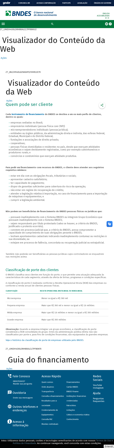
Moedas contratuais (50, 424)
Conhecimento (72, 419)
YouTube (97, 385)
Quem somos (47, 382)
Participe (66, 3)
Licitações (70, 410)
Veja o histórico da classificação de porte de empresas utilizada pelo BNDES (44, 340)
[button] (3, 58)
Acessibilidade (103, 16)
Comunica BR (24, 3)
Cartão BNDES (72, 387)
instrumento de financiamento (28, 114)
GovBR (6, 3)
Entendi (109, 446)
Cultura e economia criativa (77, 415)
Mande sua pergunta (22, 383)
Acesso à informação (46, 3)
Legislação (82, 3)
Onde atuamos (48, 387)
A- (109, 18)
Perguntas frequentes (98, 400)
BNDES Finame (72, 391)
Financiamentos (73, 382)
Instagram (98, 388)
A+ (106, 18)
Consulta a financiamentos (53, 396)
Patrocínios (71, 405)
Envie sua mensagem (23, 397)
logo (31, 13)
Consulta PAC (47, 419)
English (106, 13)
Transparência (48, 391)
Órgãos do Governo (103, 3)
